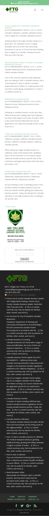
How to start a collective (16, 454)
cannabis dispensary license (15, 69)
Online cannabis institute (14, 72)
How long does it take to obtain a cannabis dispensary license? (24, 63)
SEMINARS (32, 496)
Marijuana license (11, 107)
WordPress (24, 512)
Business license (11, 104)
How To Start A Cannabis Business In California (25, 437)
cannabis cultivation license (31, 33)
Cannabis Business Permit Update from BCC (24, 357)
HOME (12, 496)
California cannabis (12, 139)
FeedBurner (29, 261)
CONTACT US (33, 499)
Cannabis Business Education (18, 419)
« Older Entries (10, 206)
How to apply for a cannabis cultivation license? (22, 27)
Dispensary (9, 176)
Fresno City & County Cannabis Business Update (25, 298)
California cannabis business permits (21, 134)
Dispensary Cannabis (27, 179)
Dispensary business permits (18, 171)
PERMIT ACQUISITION (16, 499)
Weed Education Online (15, 472)
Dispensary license (34, 69)
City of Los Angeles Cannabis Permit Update (24, 378)
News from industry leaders (21, 294)
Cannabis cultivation (12, 33)
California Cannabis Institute (22, 142)
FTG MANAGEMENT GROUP (18, 30)
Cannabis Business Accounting (18, 339)
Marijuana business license (17, 99)
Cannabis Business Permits (17, 398)
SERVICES (21, 496)
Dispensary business (22, 176)
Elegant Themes (24, 510)
